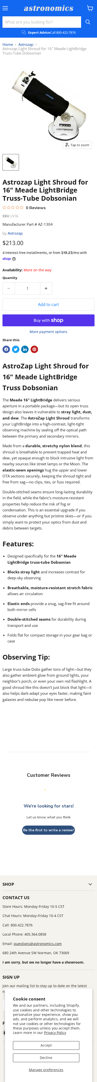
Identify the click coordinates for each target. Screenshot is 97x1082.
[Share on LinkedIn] (25, 349)
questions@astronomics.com (38, 943)
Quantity (9, 278)
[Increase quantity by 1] (46, 288)
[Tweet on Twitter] (15, 349)
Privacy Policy (55, 1032)
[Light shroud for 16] (11, 162)
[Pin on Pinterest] (34, 349)
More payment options (48, 332)
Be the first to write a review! (48, 830)
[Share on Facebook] (6, 349)
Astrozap (25, 44)
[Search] (88, 22)
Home (7, 44)
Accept (46, 1045)
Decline (46, 1057)
